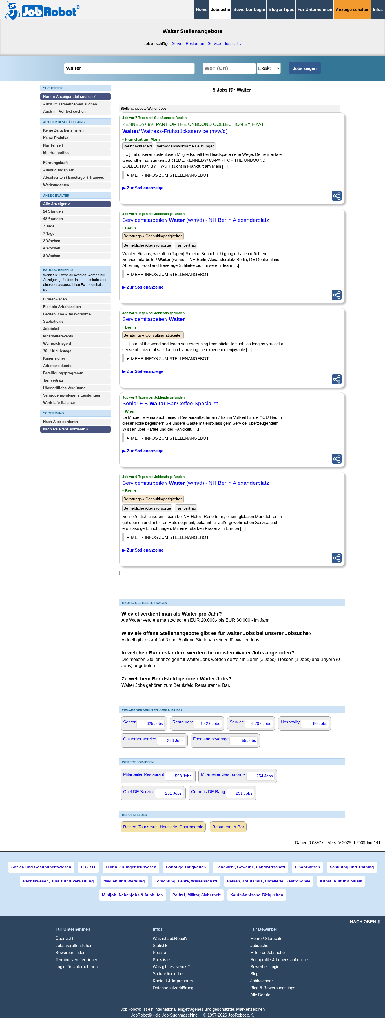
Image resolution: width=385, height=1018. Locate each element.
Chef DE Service (152, 792)
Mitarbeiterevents (58, 336)
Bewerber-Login (249, 9)
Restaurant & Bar (228, 826)
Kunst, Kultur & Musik (341, 881)
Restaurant (195, 43)
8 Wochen (51, 256)
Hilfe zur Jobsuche (267, 952)
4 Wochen (51, 248)
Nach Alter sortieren (60, 422)
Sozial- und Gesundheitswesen (41, 867)
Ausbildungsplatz (58, 170)
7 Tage (48, 233)
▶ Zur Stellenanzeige (142, 187)
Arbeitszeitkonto (57, 366)
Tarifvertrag (53, 380)
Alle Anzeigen (55, 204)
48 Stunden (53, 219)
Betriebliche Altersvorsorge (67, 314)
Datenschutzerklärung (173, 987)
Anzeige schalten (352, 9)
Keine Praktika (55, 138)
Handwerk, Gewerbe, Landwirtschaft (250, 867)
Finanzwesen (307, 867)
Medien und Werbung (124, 881)
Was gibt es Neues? (171, 966)
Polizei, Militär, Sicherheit (196, 895)
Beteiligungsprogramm (63, 373)
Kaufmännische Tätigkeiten (256, 895)
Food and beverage (224, 739)
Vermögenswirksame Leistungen (71, 395)
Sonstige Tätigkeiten (186, 867)
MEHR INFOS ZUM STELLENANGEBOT (170, 175)
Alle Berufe (260, 994)
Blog (254, 973)
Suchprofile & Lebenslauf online (279, 959)
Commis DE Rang (221, 792)
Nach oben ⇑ (365, 921)
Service (214, 43)
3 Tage (48, 226)
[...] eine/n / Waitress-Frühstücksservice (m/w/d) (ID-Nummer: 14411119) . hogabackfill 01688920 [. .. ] (177, 176)
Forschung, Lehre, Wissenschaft (185, 881)
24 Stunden (53, 211)
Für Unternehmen (315, 9)
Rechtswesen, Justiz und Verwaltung (58, 881)
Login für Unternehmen (77, 966)
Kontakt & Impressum (173, 980)
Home (201, 9)
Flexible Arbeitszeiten (62, 307)
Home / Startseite (266, 938)
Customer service (153, 739)
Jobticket (51, 329)
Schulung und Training (352, 867)
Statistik (160, 945)
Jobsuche (259, 945)
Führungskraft (55, 163)
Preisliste (161, 959)
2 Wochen (51, 241)
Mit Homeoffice (56, 153)
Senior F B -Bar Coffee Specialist (170, 403)
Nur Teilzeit (53, 145)
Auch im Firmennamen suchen (70, 104)
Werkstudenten (56, 185)
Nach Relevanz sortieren (64, 429)
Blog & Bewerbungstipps (272, 987)
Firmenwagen (55, 299)
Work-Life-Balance (59, 402)
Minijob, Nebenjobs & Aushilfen (132, 895)
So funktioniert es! (169, 973)
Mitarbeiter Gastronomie (237, 775)
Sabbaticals (53, 321)
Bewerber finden (70, 952)
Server (177, 43)
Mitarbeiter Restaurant (157, 775)
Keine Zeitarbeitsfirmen (63, 130)
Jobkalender (261, 980)
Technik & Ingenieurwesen (130, 867)
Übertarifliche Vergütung (64, 388)
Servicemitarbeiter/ (153, 319)
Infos (378, 9)
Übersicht (64, 938)
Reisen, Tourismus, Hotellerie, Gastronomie (163, 826)
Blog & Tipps (281, 9)
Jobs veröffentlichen (74, 945)
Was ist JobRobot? (170, 938)
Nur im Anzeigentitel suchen (68, 96)
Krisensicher (54, 358)
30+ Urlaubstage (57, 351)
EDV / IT (88, 867)
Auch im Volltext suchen (64, 111)
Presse (159, 952)
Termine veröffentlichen (77, 959)
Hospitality (232, 43)
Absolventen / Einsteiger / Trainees (73, 177)
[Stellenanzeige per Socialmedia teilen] (337, 196)
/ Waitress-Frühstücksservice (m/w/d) (174, 131)
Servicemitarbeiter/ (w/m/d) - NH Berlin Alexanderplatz (195, 220)
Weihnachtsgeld (57, 343)
